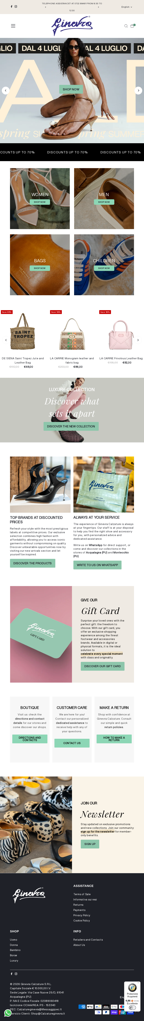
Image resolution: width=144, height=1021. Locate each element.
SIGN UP (90, 844)
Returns (78, 905)
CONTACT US (72, 743)
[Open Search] (126, 26)
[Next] (98, 7)
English (125, 7)
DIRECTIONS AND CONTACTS (30, 738)
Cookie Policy (81, 920)
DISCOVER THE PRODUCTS (33, 563)
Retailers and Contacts (88, 940)
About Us (79, 945)
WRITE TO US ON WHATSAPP (97, 565)
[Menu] (138, 984)
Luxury (14, 960)
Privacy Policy (81, 915)
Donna (14, 945)
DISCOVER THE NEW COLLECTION (71, 426)
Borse (13, 955)
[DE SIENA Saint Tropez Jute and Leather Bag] (23, 332)
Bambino (15, 950)
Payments (79, 910)
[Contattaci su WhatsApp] (8, 1013)
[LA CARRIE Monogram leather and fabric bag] (72, 332)
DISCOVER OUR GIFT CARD (102, 666)
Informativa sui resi (85, 899)
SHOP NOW (71, 109)
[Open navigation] (13, 26)
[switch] (132, 1008)
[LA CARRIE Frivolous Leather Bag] (121, 332)
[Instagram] (16, 7)
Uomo (13, 940)
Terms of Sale (82, 894)
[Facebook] (11, 7)
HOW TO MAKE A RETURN (114, 738)
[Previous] (46, 7)
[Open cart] (132, 26)
